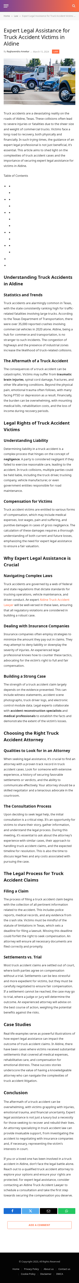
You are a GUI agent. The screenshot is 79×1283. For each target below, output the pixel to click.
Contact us (64, 1269)
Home (7, 15)
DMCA (59, 1274)
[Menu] (6, 6)
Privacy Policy (31, 1269)
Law (16, 15)
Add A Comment (39, 1225)
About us (49, 1269)
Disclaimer (45, 1274)
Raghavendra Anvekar (18, 51)
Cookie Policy (28, 1274)
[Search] (73, 6)
